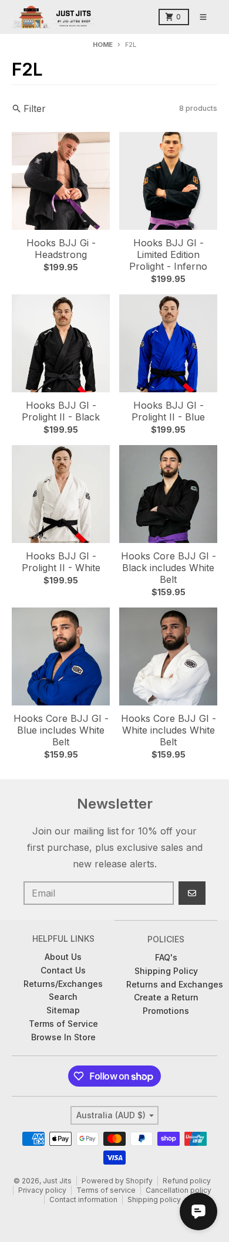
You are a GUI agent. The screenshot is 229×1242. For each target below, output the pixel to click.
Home (103, 44)
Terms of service (106, 1190)
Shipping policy (154, 1199)
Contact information (83, 1199)
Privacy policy (42, 1190)
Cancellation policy (178, 1190)
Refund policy (187, 1180)
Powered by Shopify (117, 1180)
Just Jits (57, 1180)
